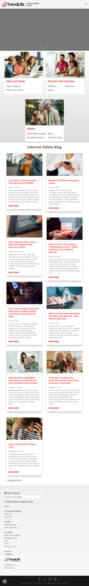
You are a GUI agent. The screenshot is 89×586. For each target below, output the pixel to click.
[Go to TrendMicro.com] (12, 559)
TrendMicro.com (10, 565)
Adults (31, 128)
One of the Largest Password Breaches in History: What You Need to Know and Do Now (24, 312)
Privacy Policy (9, 568)
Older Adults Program (12, 535)
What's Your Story (10, 527)
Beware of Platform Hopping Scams (63, 181)
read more (14, 206)
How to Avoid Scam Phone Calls (22, 445)
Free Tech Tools (55, 137)
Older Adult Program (36, 134)
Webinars (52, 86)
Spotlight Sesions (10, 538)
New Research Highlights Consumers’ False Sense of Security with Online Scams (23, 380)
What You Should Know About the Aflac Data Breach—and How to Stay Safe (64, 316)
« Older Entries (13, 480)
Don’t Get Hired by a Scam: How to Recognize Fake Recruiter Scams (23, 245)
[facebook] (39, 579)
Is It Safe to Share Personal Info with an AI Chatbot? (23, 181)
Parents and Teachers (61, 81)
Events (51, 90)
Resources (70, 86)
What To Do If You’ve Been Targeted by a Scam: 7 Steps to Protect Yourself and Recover (63, 248)
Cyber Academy (13, 86)
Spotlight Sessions (35, 137)
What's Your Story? (14, 90)
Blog (50, 134)
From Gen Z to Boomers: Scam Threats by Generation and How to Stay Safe (64, 380)
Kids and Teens (15, 81)
